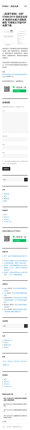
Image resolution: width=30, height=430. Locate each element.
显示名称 (5, 136)
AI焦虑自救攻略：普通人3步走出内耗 (15, 263)
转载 (5, 201)
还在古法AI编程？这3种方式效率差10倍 (15, 260)
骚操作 (6, 365)
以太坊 (17, 361)
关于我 (4, 421)
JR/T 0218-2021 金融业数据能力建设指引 (15, 411)
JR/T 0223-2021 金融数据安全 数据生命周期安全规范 (15, 416)
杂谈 (5, 196)
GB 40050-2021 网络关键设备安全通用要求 (15, 405)
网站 (3, 152)
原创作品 (6, 194)
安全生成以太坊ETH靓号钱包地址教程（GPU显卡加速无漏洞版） (15, 300)
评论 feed (6, 219)
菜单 (25, 6)
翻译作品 (6, 198)
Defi (10, 361)
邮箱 (4, 144)
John (5, 293)
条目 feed (6, 217)
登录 (5, 214)
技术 (23, 361)
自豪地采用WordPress (17, 427)
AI (4, 361)
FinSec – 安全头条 (10, 6)
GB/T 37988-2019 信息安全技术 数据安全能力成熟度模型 (15, 399)
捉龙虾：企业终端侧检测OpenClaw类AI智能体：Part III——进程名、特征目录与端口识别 (16, 267)
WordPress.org (8, 221)
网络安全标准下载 (7, 394)
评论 (4, 111)
